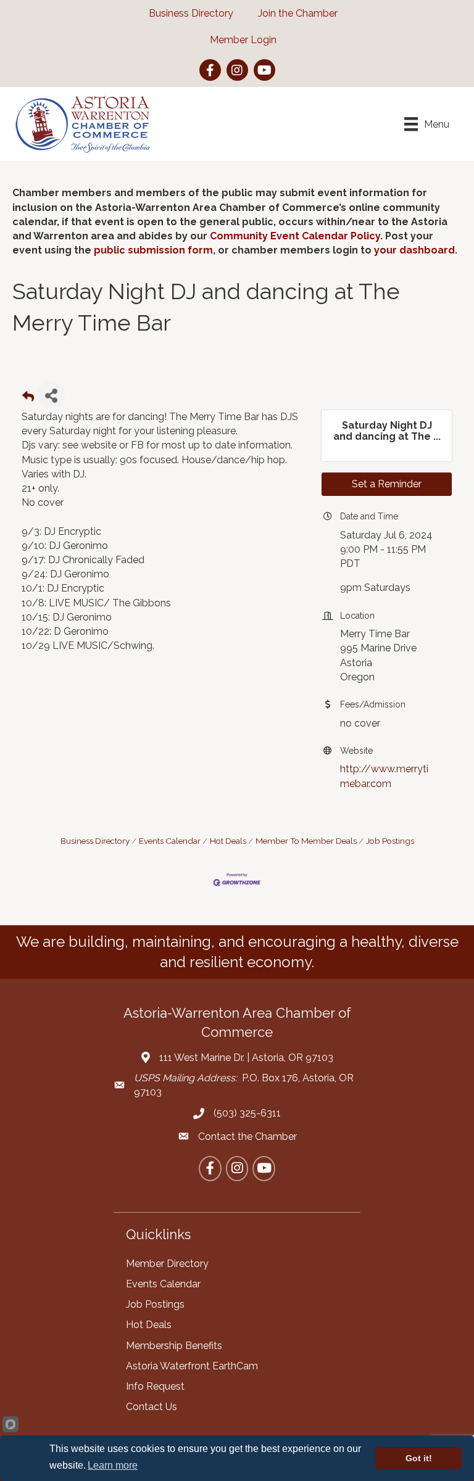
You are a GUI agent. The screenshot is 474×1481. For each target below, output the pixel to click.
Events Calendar (170, 841)
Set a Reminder (387, 484)
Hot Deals (228, 841)
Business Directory (95, 841)
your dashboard (414, 250)
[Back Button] (28, 399)
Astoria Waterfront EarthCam (192, 1366)
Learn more (113, 1465)
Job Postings (390, 841)
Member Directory (167, 1263)
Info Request (155, 1386)
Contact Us (151, 1407)
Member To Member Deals (306, 841)
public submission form (153, 250)
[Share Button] (51, 395)
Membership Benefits (174, 1345)
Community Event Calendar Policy (295, 236)
